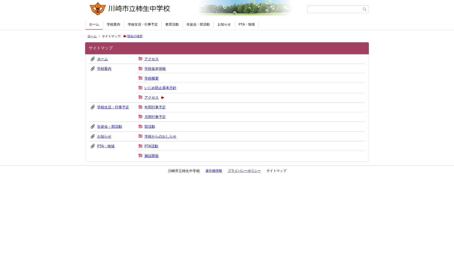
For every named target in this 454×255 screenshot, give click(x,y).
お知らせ (224, 24)
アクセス (151, 59)
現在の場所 (135, 36)
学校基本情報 (155, 69)
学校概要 (151, 78)
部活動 (149, 126)
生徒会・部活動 (198, 24)
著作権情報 (213, 171)
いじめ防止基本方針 (160, 88)
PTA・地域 (247, 24)
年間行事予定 (155, 107)
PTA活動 (151, 146)
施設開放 (151, 156)
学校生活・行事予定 (143, 24)
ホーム (94, 24)
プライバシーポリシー (244, 171)
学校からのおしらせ (160, 136)
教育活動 (172, 24)
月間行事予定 (155, 117)
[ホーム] (196, 9)
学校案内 (113, 24)
